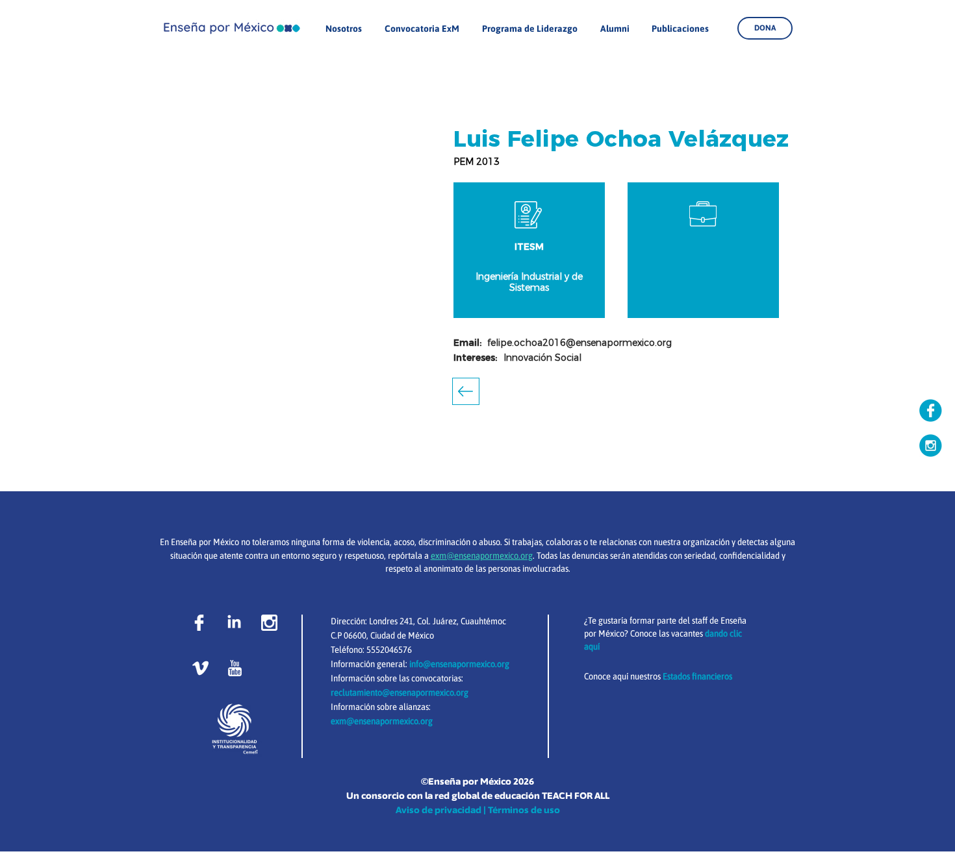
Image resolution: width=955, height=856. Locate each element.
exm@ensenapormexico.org (382, 721)
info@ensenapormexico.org (459, 664)
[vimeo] (200, 668)
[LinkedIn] (234, 623)
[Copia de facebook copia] (930, 410)
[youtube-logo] (235, 668)
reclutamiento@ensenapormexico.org (399, 692)
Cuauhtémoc (483, 621)
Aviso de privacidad (438, 810)
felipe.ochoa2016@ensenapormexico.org (579, 343)
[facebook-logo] (199, 623)
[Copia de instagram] (930, 445)
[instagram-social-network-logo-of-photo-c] (269, 623)
